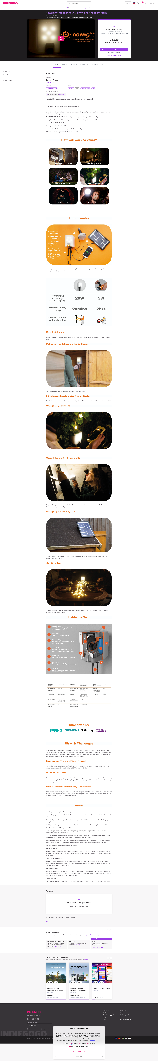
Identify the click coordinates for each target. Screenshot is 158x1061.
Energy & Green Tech (52, 88)
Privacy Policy (31, 1038)
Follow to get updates (97, 947)
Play (61, 37)
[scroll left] (108, 931)
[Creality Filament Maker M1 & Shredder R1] (79, 973)
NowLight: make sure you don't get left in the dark (76, 12)
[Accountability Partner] (102, 973)
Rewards (5, 74)
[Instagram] (35, 1019)
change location (86, 8)
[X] (30, 1019)
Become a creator (125, 1017)
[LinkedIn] (38, 1019)
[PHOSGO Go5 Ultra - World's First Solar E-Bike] (56, 973)
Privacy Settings (51, 1038)
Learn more (58, 946)
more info (48, 82)
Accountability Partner (101, 988)
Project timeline (7, 80)
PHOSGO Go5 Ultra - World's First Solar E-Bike (55, 990)
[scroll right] (111, 958)
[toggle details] (66, 998)
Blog (104, 1017)
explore (86, 959)
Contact (105, 1012)
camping (71, 88)
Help (86, 934)
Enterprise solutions (125, 1019)
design (77, 88)
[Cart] (138, 3)
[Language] (134, 3)
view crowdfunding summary (114, 55)
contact (54, 82)
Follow (114, 49)
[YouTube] (33, 1019)
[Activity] (142, 3)
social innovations (85, 88)
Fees (121, 1012)
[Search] (69, 3)
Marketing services (125, 1015)
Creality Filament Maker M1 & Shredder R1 (78, 990)
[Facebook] (28, 1019)
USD (127, 3)
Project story (6, 71)
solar (93, 88)
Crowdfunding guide (95, 934)
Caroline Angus (52, 15)
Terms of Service (41, 1038)
